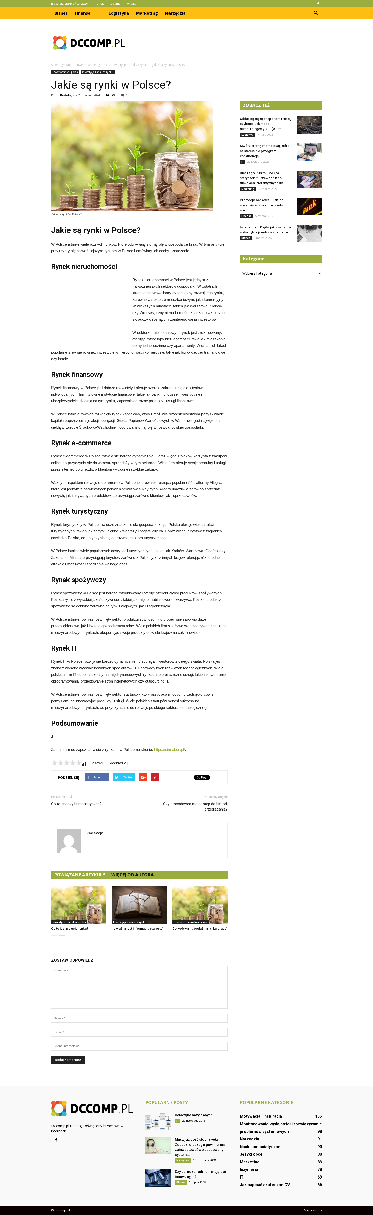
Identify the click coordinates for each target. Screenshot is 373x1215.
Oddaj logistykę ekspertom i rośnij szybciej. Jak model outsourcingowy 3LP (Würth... (265, 124)
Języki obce (251, 1154)
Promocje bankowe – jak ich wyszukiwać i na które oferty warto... (261, 205)
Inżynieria (249, 1169)
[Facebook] (318, 3)
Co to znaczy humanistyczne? (76, 804)
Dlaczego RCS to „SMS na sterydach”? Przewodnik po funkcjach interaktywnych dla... (263, 178)
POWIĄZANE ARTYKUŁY (79, 875)
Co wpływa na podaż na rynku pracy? (200, 928)
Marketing (147, 13)
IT (99, 13)
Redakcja (67, 95)
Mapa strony (313, 1210)
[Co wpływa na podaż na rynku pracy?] (200, 905)
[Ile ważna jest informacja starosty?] (139, 905)
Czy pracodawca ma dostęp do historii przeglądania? (195, 807)
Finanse (82, 13)
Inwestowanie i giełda (65, 72)
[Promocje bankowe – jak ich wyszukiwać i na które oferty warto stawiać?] (309, 206)
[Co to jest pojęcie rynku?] (78, 905)
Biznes (61, 13)
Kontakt (130, 3)
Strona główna (61, 65)
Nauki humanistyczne (260, 1146)
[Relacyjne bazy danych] (158, 1121)
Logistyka (119, 13)
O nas (100, 3)
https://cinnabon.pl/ (169, 749)
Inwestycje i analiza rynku (97, 72)
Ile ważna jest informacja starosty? (138, 928)
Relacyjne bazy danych (194, 1115)
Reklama (115, 3)
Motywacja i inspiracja (261, 1116)
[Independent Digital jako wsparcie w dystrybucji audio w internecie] (309, 233)
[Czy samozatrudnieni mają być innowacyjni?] (158, 1178)
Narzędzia (175, 13)
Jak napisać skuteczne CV (265, 1184)
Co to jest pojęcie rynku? (69, 928)
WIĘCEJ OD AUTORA (132, 875)
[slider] (66, 763)
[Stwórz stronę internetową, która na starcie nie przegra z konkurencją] (309, 152)
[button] (316, 13)
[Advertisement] (229, 42)
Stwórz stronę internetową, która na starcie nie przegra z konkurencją (264, 151)
